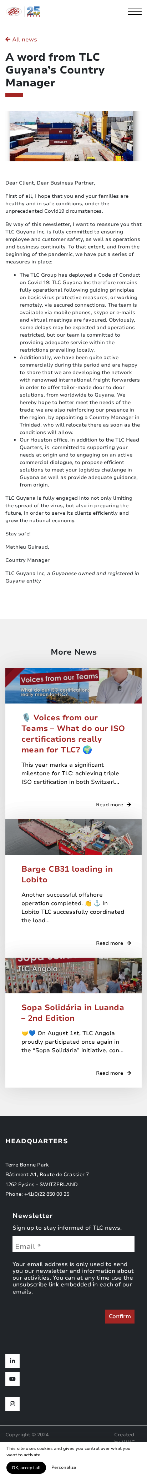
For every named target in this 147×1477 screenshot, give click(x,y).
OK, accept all (26, 1468)
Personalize (63, 1467)
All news (23, 40)
